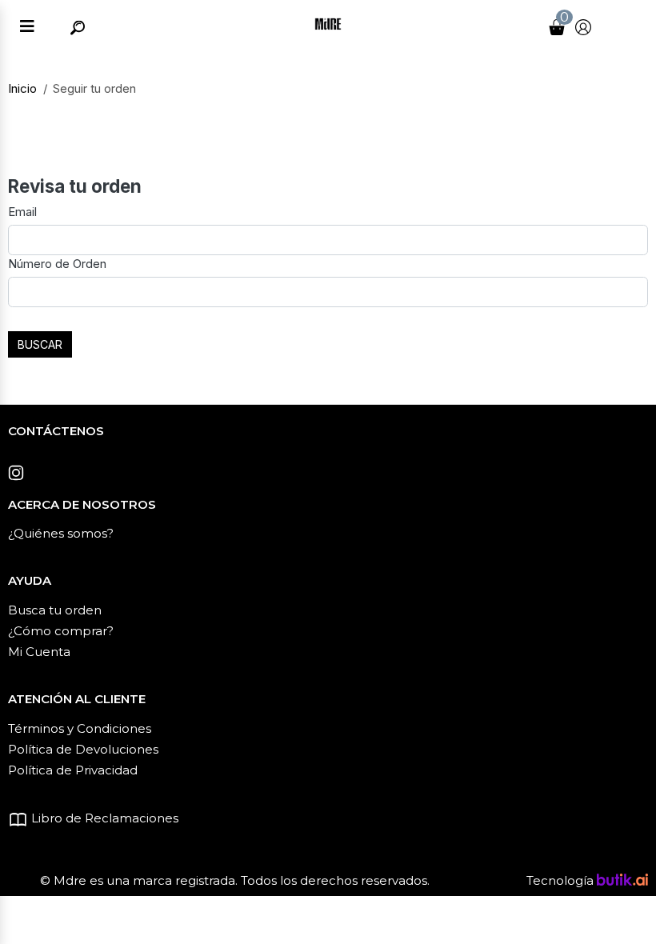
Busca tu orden (55, 610)
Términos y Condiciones (79, 728)
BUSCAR (40, 344)
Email (22, 211)
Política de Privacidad (73, 770)
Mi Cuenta (39, 651)
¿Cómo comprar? (61, 630)
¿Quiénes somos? (61, 533)
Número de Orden (57, 263)
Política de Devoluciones (83, 749)
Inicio (22, 88)
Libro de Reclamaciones (103, 818)
